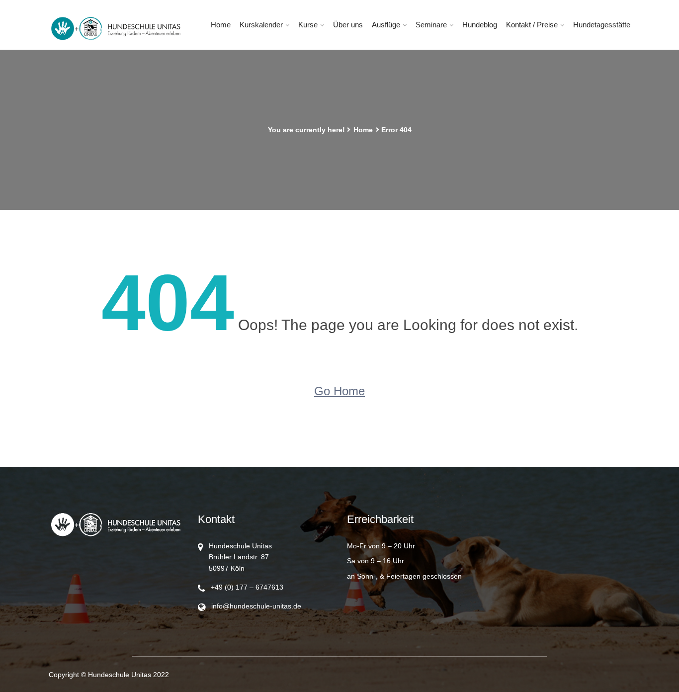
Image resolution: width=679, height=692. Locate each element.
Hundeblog (479, 24)
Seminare (431, 24)
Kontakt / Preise (532, 24)
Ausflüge (386, 24)
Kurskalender (261, 24)
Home (221, 24)
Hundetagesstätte (601, 24)
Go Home (339, 391)
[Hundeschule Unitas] (116, 29)
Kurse (308, 24)
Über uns (348, 24)
